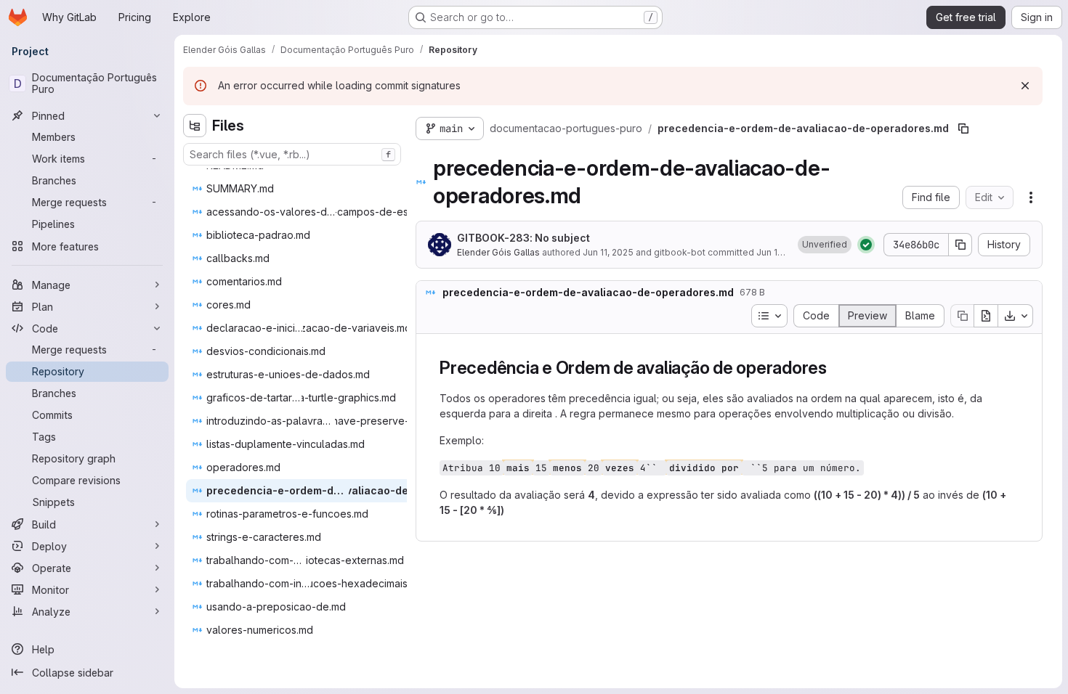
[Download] (1015, 315)
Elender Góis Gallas (498, 252)
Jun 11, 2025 (608, 252)
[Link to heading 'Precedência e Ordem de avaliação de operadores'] (836, 367)
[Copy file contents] (962, 315)
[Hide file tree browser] (194, 125)
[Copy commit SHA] (960, 244)
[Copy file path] (963, 128)
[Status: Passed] (866, 244)
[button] (824, 244)
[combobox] (292, 154)
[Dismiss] (1025, 85)
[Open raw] (986, 315)
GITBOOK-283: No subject (523, 238)
